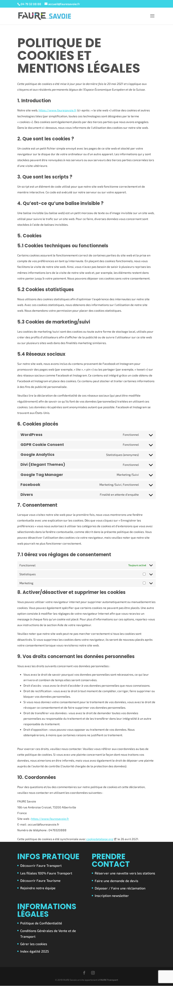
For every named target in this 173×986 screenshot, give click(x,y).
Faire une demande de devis (116, 881)
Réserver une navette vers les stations (125, 873)
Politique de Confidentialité (41, 923)
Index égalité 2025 (34, 951)
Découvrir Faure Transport (41, 865)
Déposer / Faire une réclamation (120, 888)
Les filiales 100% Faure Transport (46, 873)
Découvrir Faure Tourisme (40, 880)
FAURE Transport (108, 979)
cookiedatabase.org (99, 839)
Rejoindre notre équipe (37, 888)
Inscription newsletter (112, 895)
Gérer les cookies (33, 944)
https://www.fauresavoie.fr (58, 110)
